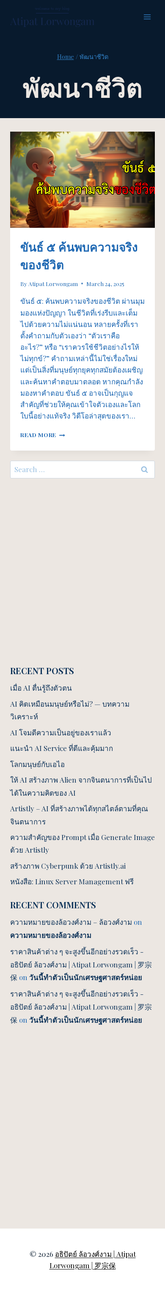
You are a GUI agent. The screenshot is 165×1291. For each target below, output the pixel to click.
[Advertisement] (82, 571)
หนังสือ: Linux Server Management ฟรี (72, 881)
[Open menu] (147, 16)
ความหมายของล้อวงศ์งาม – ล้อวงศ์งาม (71, 921)
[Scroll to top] (143, 1191)
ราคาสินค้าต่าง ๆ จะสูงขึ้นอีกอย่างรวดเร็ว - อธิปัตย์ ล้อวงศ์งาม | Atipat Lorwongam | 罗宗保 (81, 964)
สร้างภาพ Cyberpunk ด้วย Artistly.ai (68, 865)
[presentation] (82, 180)
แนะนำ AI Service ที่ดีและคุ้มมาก (61, 748)
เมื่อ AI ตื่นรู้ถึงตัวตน (41, 687)
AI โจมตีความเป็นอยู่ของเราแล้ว (60, 732)
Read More (42, 434)
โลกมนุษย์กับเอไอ (37, 764)
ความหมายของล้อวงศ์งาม (50, 935)
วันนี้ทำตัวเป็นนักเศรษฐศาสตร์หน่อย (85, 977)
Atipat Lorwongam (53, 283)
